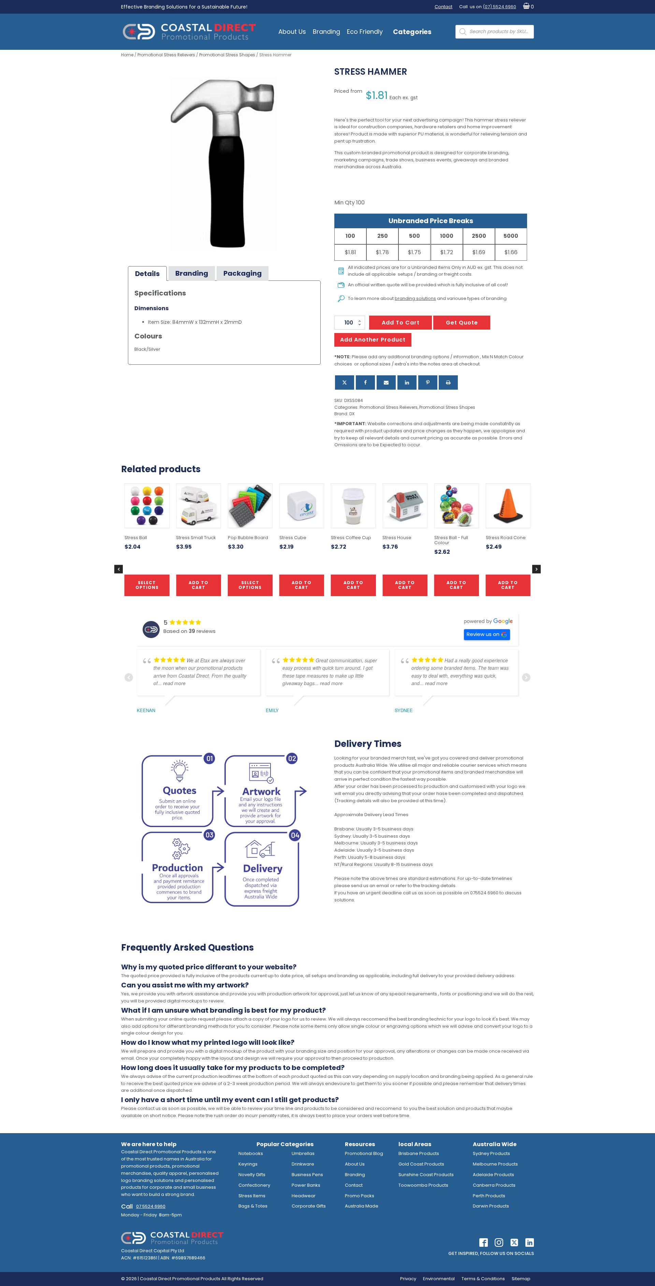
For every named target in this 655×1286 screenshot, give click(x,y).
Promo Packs (359, 1196)
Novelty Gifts (251, 1174)
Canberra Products (494, 1185)
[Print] (448, 382)
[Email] (386, 382)
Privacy (408, 1278)
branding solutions (415, 298)
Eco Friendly (365, 31)
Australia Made (361, 1206)
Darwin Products (491, 1206)
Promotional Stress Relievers (166, 55)
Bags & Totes (252, 1206)
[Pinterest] (427, 382)
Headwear (304, 1196)
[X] (344, 382)
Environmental (439, 1278)
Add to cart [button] (301, 585)
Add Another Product (373, 340)
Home (127, 55)
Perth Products (489, 1196)
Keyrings (248, 1164)
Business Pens (307, 1174)
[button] (527, 7)
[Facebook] (365, 382)
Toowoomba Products (423, 1185)
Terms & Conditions (483, 1278)
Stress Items (251, 1196)
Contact (443, 6)
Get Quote (462, 323)
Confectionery (254, 1185)
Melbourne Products (495, 1164)
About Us (292, 31)
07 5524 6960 (150, 1206)
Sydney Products (491, 1153)
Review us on (483, 634)
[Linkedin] (407, 382)
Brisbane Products (418, 1153)
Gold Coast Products (421, 1164)
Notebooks (250, 1153)
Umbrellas (303, 1153)
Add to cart (401, 323)
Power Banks (306, 1185)
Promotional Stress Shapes (227, 55)
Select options (147, 585)
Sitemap (521, 1278)
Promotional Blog (364, 1153)
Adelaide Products (493, 1174)
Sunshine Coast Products (426, 1174)
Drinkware (303, 1164)
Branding (326, 31)
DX (351, 414)
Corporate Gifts (309, 1206)
